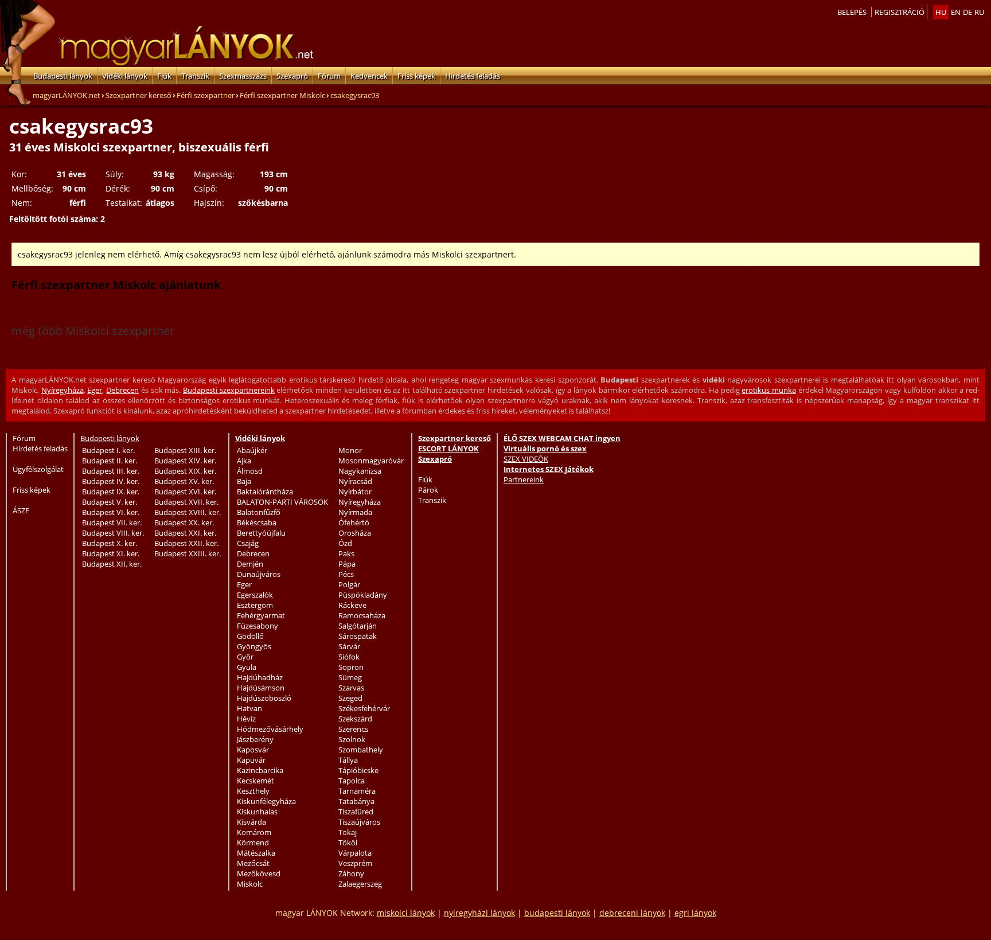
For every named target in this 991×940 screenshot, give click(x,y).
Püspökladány (362, 595)
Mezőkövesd (258, 873)
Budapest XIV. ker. (185, 460)
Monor (350, 450)
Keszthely (253, 791)
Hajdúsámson (260, 687)
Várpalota (355, 853)
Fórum (329, 76)
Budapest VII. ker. (112, 522)
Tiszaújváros (359, 822)
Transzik (195, 76)
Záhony (351, 873)
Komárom (254, 832)
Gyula (246, 667)
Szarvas (351, 687)
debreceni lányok (632, 912)
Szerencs (353, 729)
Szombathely (360, 749)
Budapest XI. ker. (110, 553)
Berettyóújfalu (261, 533)
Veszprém (355, 863)
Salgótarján (357, 626)
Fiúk (164, 76)
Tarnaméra (357, 791)
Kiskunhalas (257, 811)
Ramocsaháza (361, 615)
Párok (428, 490)
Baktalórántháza (265, 491)
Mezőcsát (253, 863)
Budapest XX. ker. (184, 522)
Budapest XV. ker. (184, 481)
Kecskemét (255, 780)
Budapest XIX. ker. (185, 471)
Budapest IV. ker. (110, 481)
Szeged (350, 698)
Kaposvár (253, 749)
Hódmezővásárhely (270, 729)
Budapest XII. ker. (112, 564)
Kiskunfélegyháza (266, 801)
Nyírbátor (355, 491)
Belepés (852, 12)
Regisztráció (899, 12)
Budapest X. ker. (109, 543)
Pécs (346, 574)
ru (979, 12)
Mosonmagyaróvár (371, 460)
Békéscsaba (256, 522)
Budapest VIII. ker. (113, 533)
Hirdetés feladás (472, 76)
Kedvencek (369, 76)
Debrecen (122, 390)
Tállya (348, 760)
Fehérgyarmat (261, 615)
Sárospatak (357, 636)
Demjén (250, 564)
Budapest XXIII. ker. (187, 553)
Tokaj (347, 832)
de (967, 12)
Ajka (244, 460)
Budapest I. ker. (108, 450)
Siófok (349, 657)
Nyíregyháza (62, 390)
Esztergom (255, 605)
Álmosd (250, 471)
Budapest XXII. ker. (186, 543)
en (956, 12)
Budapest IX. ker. (110, 491)
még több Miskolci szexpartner (92, 330)
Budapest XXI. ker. (185, 533)
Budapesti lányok (62, 76)
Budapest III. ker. (110, 471)
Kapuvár (251, 760)
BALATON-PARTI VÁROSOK (282, 502)
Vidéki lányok (124, 76)
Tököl (347, 842)
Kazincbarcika (260, 770)
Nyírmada (355, 512)
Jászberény (255, 739)
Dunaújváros (258, 574)
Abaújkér (252, 450)
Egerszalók (255, 595)
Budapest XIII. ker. (185, 450)
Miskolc (250, 884)
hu (940, 12)
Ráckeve (352, 605)
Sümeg (350, 677)
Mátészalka (256, 853)
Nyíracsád (355, 481)
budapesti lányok (557, 912)
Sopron (351, 667)
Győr (245, 657)
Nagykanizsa (359, 471)
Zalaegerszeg (360, 884)
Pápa (347, 564)
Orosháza (354, 533)
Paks (346, 553)
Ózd (345, 543)
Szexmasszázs (243, 76)
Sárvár (349, 646)
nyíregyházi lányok (479, 912)
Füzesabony (257, 626)
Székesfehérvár (364, 708)
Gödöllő (250, 636)
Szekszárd (355, 718)
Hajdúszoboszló (264, 698)
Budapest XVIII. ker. (187, 512)
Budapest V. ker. (109, 502)
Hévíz (246, 718)
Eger (94, 390)
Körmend (253, 842)
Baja (244, 481)
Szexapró (292, 76)
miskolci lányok (406, 912)
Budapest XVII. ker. (186, 502)
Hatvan (249, 708)
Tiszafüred (355, 811)
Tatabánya (356, 801)
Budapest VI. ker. (110, 512)
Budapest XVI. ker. (185, 491)
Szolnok (351, 739)
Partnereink (524, 479)
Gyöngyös (254, 646)
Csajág (248, 543)
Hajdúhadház (260, 677)
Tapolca (351, 780)
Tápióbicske (358, 770)
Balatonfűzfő (258, 512)
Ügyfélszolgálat (38, 469)
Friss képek (416, 76)
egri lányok (695, 912)
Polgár (349, 584)
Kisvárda (251, 822)
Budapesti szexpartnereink (229, 390)
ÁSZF (21, 510)
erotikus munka (769, 390)
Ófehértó (353, 522)
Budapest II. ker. (109, 460)
